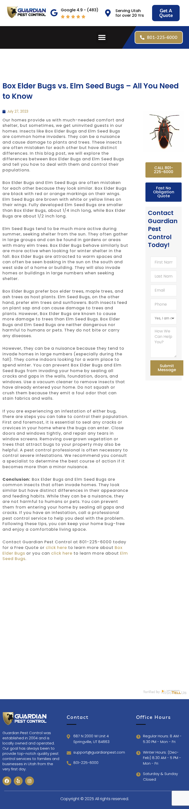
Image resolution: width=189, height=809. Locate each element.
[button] (102, 37)
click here (56, 547)
